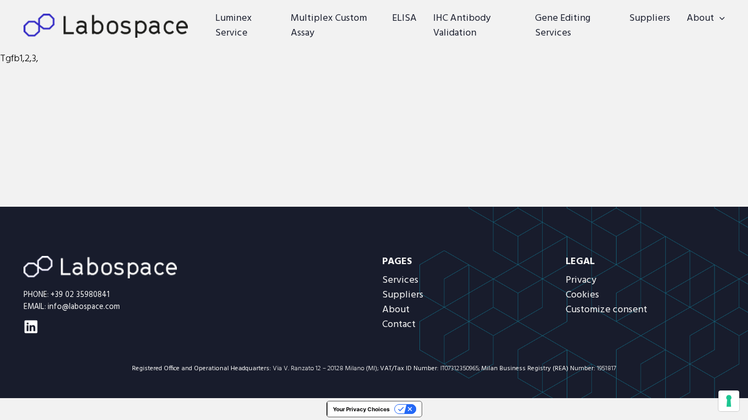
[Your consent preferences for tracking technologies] (728, 400)
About (700, 18)
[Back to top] (712, 390)
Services (400, 280)
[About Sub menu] (722, 18)
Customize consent (606, 309)
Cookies (582, 295)
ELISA (404, 18)
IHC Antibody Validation (462, 25)
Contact (399, 324)
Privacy (581, 280)
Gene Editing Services (562, 25)
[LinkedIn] (31, 326)
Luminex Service (233, 25)
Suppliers (649, 18)
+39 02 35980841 (80, 295)
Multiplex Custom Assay (329, 25)
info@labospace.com (84, 307)
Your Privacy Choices (361, 409)
